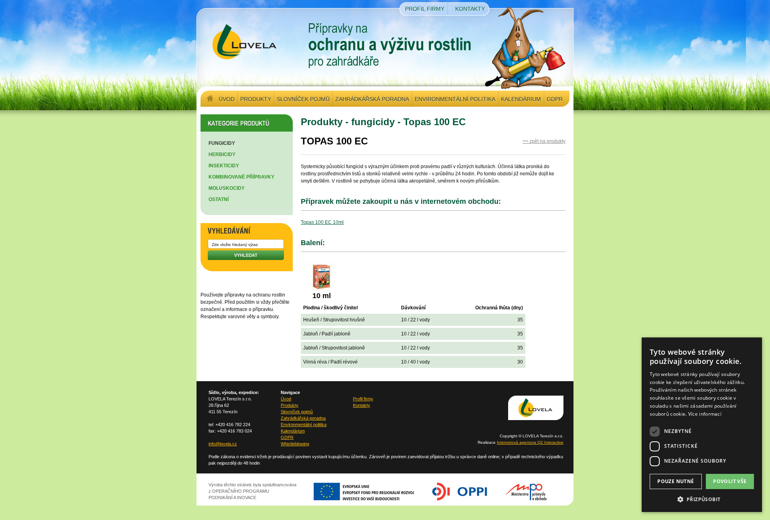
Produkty (255, 99)
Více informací (704, 413)
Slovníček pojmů (303, 99)
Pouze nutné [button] (675, 481)
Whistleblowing (295, 443)
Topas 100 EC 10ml (322, 222)
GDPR (555, 99)
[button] (702, 499)
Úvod (227, 99)
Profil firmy (424, 9)
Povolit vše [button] (729, 481)
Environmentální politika (455, 99)
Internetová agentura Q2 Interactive (530, 442)
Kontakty (470, 9)
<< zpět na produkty (544, 141)
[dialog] (702, 424)
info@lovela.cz (223, 443)
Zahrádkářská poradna (372, 99)
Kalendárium (521, 99)
